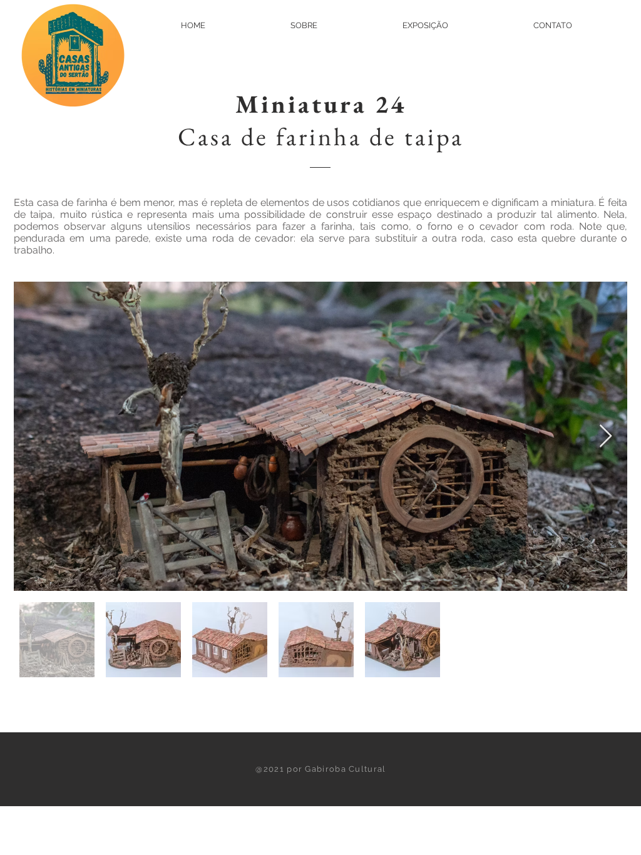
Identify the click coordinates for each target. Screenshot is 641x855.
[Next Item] (605, 436)
